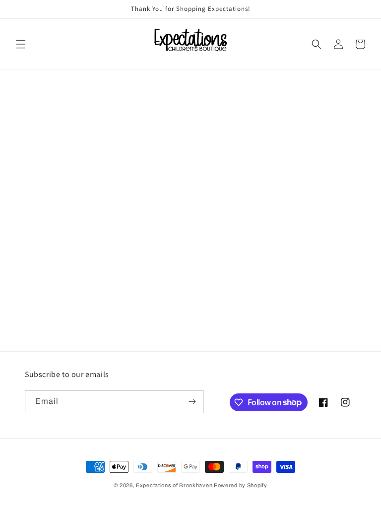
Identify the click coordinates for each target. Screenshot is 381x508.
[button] (21, 44)
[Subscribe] (192, 401)
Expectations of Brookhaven (175, 485)
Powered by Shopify (240, 485)
